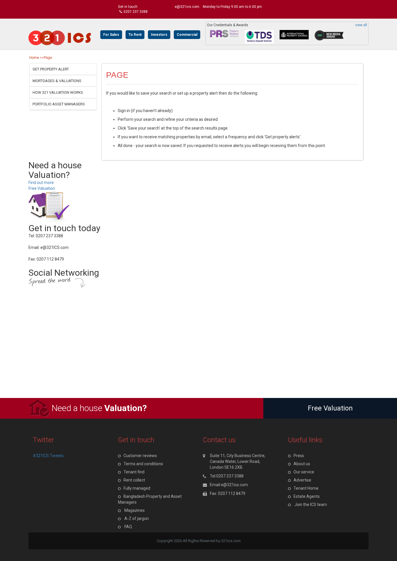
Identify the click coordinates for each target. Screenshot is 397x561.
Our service (304, 472)
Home (34, 58)
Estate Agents (307, 496)
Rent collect (134, 480)
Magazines (134, 510)
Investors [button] (159, 35)
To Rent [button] (135, 35)
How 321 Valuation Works (58, 92)
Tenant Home (306, 488)
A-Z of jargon (136, 518)
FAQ (128, 526)
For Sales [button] (111, 35)
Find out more (41, 182)
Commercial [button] (187, 35)
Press (299, 455)
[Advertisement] (174, 357)
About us (302, 463)
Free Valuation (41, 188)
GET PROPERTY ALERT (51, 69)
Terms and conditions (143, 463)
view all (361, 25)
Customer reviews (140, 455)
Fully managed (137, 488)
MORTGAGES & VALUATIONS (57, 81)
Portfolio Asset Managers (59, 104)
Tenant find (134, 472)
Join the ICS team (310, 504)
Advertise (302, 480)
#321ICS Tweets (48, 455)
